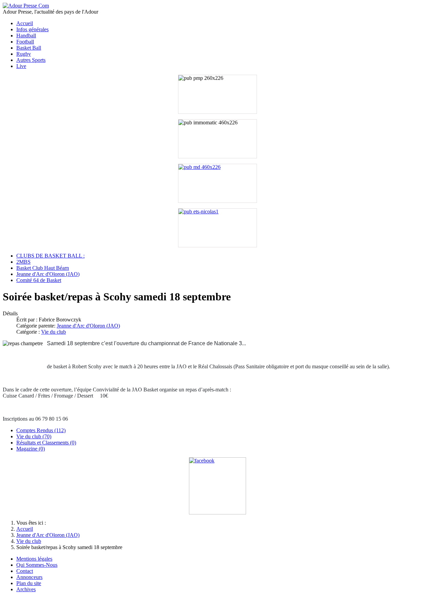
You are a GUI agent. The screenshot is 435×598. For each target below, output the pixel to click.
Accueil (24, 23)
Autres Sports (31, 60)
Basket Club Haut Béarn (42, 268)
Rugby (23, 54)
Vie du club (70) (33, 436)
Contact (24, 571)
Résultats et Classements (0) (46, 442)
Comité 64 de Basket (38, 280)
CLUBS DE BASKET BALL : (50, 256)
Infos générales (32, 29)
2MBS (23, 262)
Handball (26, 35)
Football (25, 42)
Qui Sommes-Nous (36, 565)
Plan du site (28, 583)
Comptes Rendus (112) (41, 430)
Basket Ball (28, 48)
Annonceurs (29, 577)
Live (21, 66)
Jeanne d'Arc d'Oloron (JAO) (48, 274)
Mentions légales (34, 559)
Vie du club (53, 332)
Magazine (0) (30, 449)
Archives (26, 589)
